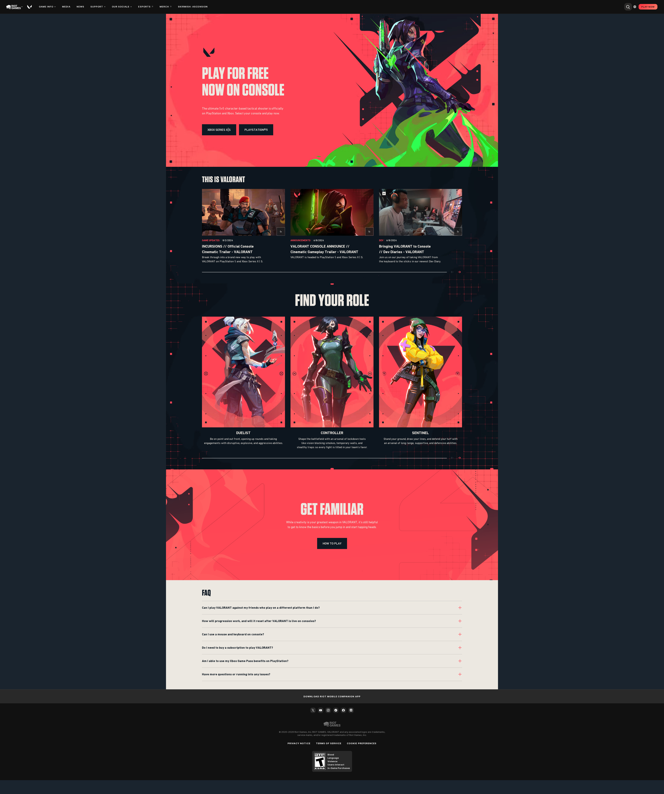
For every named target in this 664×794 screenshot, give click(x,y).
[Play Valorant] (29, 6)
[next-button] (459, 272)
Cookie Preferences (361, 743)
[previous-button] (452, 272)
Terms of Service (329, 743)
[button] (219, 129)
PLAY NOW (648, 6)
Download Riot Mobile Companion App (331, 696)
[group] (332, 226)
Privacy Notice (299, 743)
